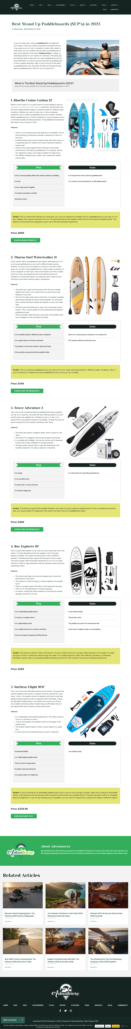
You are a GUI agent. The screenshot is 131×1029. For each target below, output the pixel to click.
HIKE (40, 5)
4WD (48, 5)
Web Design (89, 1021)
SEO (96, 1021)
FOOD (103, 5)
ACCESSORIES (60, 5)
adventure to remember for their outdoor (25, 107)
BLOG (105, 9)
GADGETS (114, 5)
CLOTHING (93, 5)
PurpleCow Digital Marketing (72, 1021)
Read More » (8, 921)
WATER (82, 5)
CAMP (31, 5)
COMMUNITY (114, 9)
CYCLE (72, 5)
